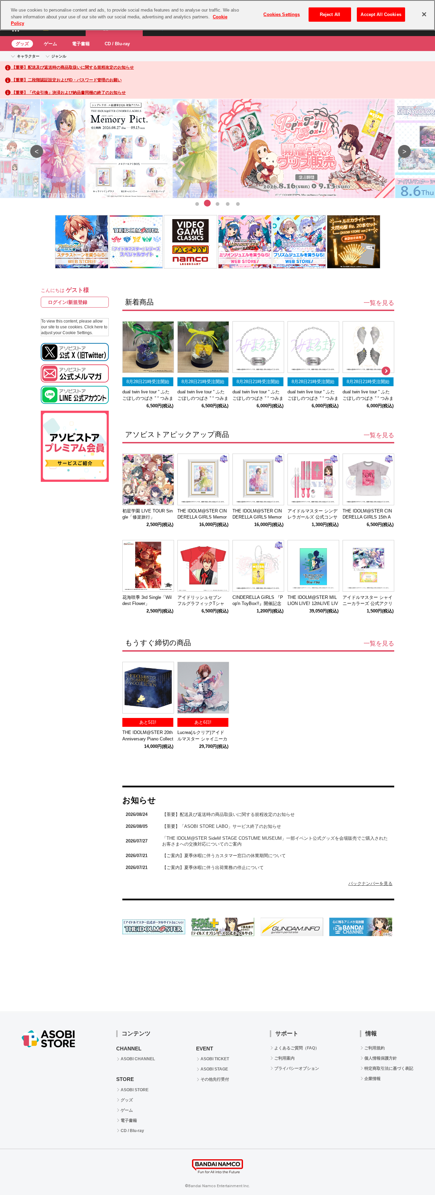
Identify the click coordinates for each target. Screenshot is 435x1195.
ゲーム (50, 43)
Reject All (330, 14)
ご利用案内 (284, 1058)
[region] (217, 15)
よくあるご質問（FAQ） (296, 1048)
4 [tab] (227, 203)
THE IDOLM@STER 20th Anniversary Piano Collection (147, 739)
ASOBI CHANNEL (138, 1059)
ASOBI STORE (135, 1089)
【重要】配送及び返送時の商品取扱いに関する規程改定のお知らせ (228, 814)
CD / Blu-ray (117, 43)
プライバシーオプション (296, 1068)
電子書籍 (81, 43)
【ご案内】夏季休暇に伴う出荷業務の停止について (213, 867)
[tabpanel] (217, 149)
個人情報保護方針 (380, 1058)
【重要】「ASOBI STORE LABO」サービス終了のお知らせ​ (221, 826)
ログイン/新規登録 (67, 302)
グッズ (22, 43)
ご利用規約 (374, 1048)
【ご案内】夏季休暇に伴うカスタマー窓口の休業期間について (224, 855)
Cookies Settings (281, 14)
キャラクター (28, 56)
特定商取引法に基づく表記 (388, 1068)
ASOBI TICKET (215, 1059)
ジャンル (58, 56)
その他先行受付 (215, 1079)
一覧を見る (379, 302)
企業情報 (372, 1078)
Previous (33, 148)
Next (401, 148)
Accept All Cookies (381, 14)
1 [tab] (197, 203)
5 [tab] (237, 203)
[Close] (424, 14)
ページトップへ (413, 1173)
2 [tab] (207, 203)
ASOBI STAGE (214, 1069)
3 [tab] (217, 203)
